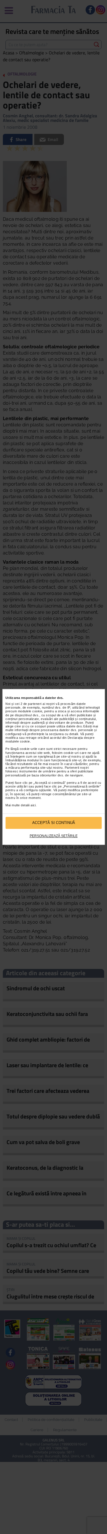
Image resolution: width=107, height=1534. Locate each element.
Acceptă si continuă (53, 823)
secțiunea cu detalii (63, 734)
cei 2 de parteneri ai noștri (35, 703)
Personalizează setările (54, 836)
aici (33, 805)
